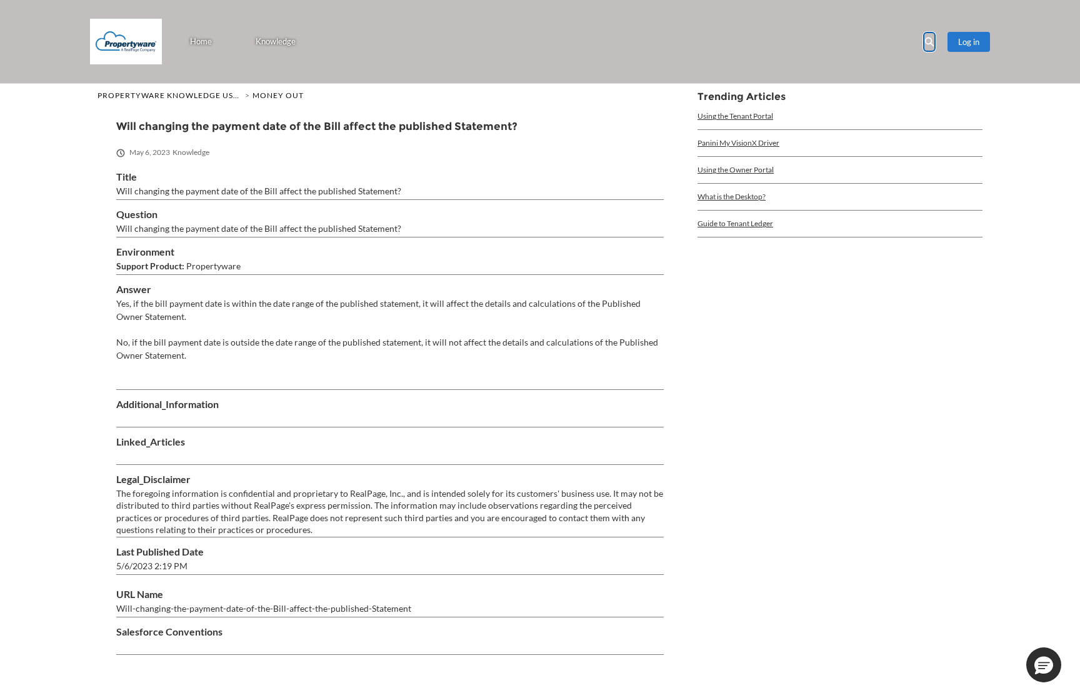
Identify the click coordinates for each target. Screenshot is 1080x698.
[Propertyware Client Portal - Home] (126, 41)
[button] (1043, 664)
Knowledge (276, 41)
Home (201, 41)
